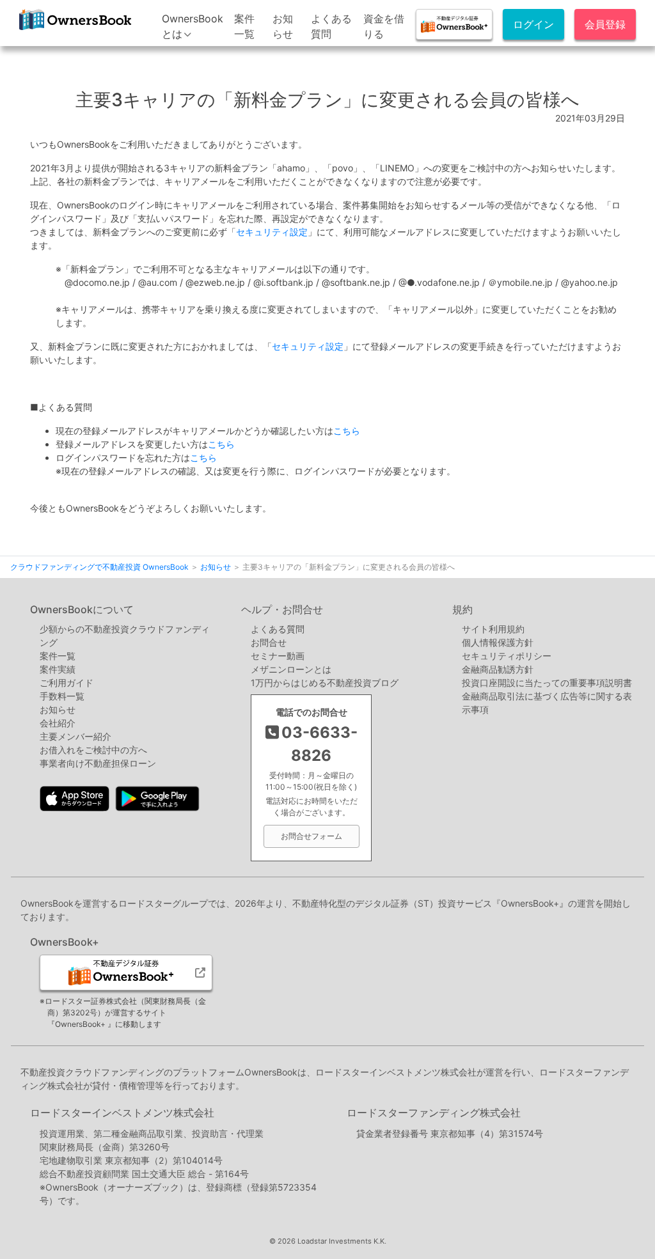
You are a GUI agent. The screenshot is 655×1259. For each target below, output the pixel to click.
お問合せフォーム (311, 836)
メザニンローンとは (291, 669)
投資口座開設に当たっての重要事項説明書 (547, 682)
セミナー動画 (277, 655)
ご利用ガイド (66, 682)
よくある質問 (277, 628)
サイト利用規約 (493, 628)
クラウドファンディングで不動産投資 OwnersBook (74, 34)
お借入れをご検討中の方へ (93, 749)
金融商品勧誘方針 (497, 669)
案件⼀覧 (57, 655)
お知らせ (57, 709)
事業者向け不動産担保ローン (98, 763)
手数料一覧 (62, 696)
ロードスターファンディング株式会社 (434, 1112)
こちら (346, 430)
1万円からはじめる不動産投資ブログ (325, 682)
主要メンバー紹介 (75, 736)
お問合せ (269, 642)
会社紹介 (57, 722)
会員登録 (605, 24)
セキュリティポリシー (506, 655)
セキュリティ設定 (272, 231)
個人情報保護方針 (497, 642)
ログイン (533, 24)
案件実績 (57, 669)
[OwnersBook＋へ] (454, 24)
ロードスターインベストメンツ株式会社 (122, 1112)
